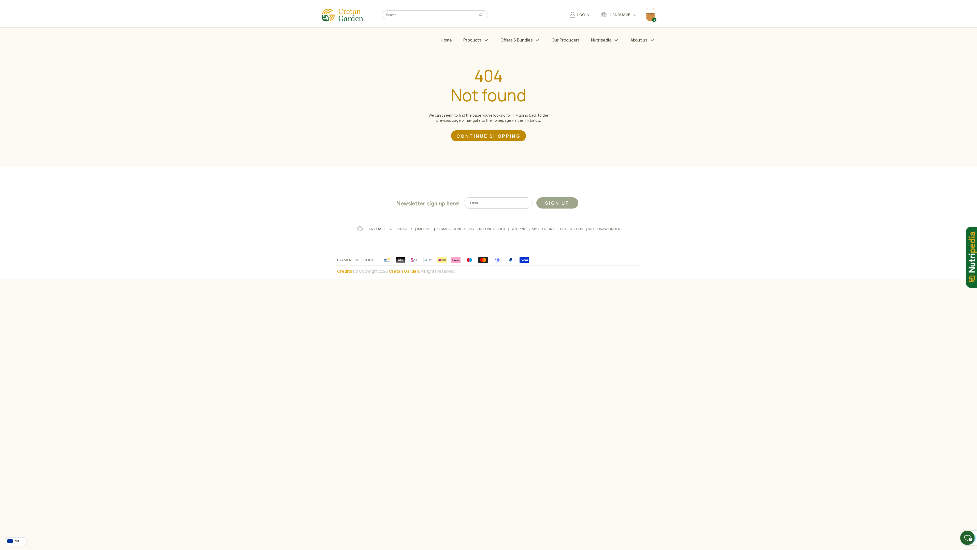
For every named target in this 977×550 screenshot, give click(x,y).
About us (639, 40)
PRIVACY (405, 229)
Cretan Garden (404, 271)
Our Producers (566, 40)
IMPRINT (424, 229)
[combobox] (431, 15)
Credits (344, 271)
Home (446, 40)
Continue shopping (488, 136)
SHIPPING (519, 229)
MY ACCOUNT (543, 229)
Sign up (557, 203)
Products (472, 40)
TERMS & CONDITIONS (455, 229)
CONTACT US (571, 229)
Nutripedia (601, 40)
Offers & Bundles (516, 40)
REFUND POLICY (492, 229)
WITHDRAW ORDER (604, 229)
